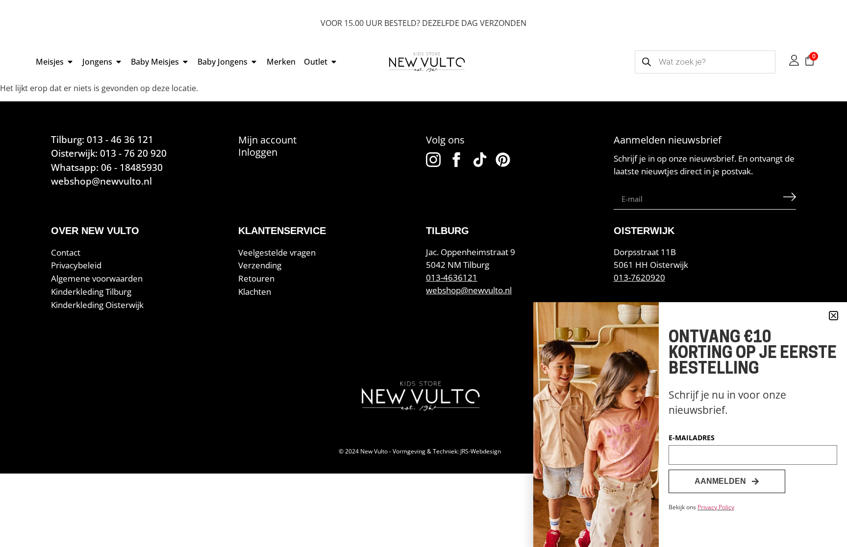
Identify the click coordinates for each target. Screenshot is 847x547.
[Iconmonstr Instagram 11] (433, 159)
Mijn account (267, 139)
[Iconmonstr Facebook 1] (456, 159)
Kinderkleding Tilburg (91, 291)
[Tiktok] (480, 159)
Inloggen (257, 152)
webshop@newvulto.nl (469, 290)
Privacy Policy (716, 507)
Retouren (256, 278)
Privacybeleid (76, 265)
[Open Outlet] (334, 62)
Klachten (254, 291)
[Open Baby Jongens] (254, 62)
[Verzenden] (789, 199)
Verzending (259, 265)
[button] (833, 315)
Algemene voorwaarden (97, 278)
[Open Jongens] (119, 62)
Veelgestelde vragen (277, 252)
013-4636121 (451, 277)
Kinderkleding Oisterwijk (97, 304)
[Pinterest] (503, 159)
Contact (65, 252)
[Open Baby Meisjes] (185, 62)
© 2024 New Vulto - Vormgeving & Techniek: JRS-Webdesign (420, 451)
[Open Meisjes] (70, 62)
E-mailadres (692, 438)
